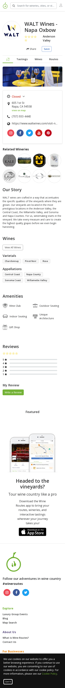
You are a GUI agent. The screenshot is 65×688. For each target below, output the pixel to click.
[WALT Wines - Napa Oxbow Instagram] (10, 132)
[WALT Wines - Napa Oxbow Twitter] (29, 132)
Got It (8, 681)
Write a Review (13, 392)
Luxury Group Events (15, 614)
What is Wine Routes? (16, 637)
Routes (53, 59)
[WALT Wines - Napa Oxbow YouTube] (38, 132)
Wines (38, 59)
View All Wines (13, 247)
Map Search (10, 622)
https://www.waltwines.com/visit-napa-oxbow (35, 123)
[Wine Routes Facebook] (16, 592)
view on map (19, 110)
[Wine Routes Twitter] (25, 592)
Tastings (22, 59)
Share (32, 49)
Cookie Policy (49, 673)
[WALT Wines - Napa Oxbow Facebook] (20, 132)
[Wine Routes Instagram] (6, 592)
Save (47, 49)
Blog (5, 618)
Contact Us (9, 642)
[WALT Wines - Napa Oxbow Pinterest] (48, 132)
